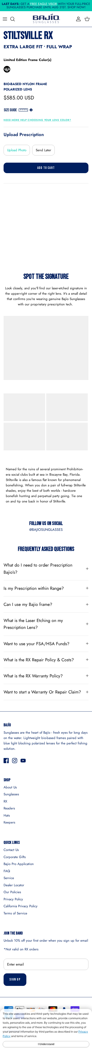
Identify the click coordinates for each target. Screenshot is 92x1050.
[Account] (77, 19)
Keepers (9, 822)
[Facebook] (6, 760)
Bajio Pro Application (19, 863)
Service (9, 878)
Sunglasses (11, 794)
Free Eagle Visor (43, 4)
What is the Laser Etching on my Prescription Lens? (33, 623)
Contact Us (11, 849)
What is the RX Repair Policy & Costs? (39, 660)
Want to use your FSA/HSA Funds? (36, 643)
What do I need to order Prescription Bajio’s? (38, 568)
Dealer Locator (14, 885)
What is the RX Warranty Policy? (33, 676)
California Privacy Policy (21, 906)
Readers (9, 808)
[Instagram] (14, 760)
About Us (10, 787)
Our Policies (12, 892)
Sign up (15, 979)
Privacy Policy (13, 899)
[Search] (15, 19)
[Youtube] (23, 760)
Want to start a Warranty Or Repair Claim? (42, 692)
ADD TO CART (46, 168)
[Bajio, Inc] (46, 19)
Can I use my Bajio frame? (28, 604)
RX (5, 801)
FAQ (7, 871)
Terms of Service (15, 913)
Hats (7, 815)
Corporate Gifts (15, 857)
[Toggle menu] (5, 19)
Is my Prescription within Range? (34, 588)
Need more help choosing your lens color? (37, 120)
